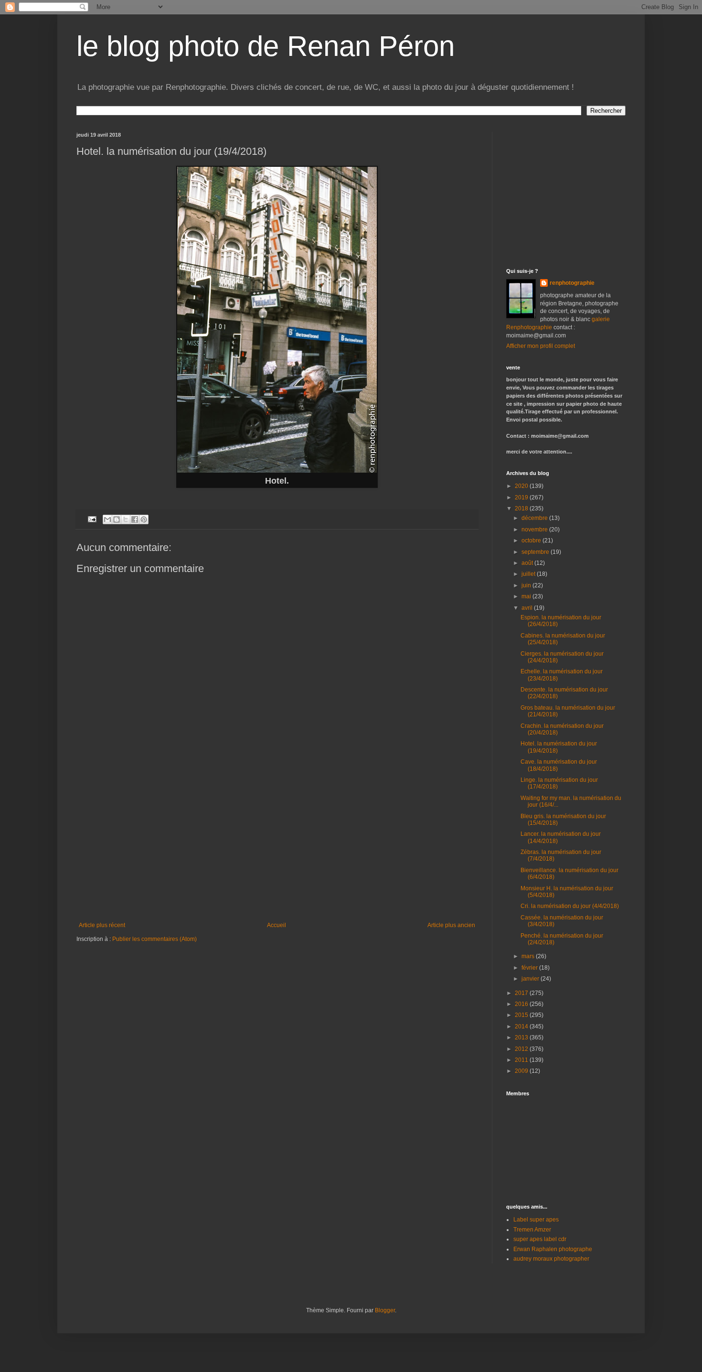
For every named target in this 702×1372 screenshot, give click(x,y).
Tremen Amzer (532, 1229)
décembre (535, 518)
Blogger (385, 1310)
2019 (522, 497)
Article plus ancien (451, 925)
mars (528, 956)
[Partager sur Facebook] (134, 519)
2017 (522, 993)
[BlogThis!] (116, 519)
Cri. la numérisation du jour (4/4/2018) (570, 906)
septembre (536, 552)
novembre (535, 529)
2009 (522, 1071)
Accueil (276, 925)
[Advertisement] (277, 850)
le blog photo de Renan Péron (265, 46)
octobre (531, 540)
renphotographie (572, 283)
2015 (522, 1015)
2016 (522, 1004)
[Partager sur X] (125, 519)
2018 (522, 508)
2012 (522, 1049)
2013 (522, 1037)
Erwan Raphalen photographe (552, 1249)
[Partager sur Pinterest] (144, 519)
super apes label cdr (539, 1239)
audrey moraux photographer (551, 1258)
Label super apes (536, 1219)
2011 (522, 1060)
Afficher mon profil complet (540, 346)
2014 (522, 1026)
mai (526, 596)
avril (527, 608)
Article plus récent (102, 925)
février (530, 967)
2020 (522, 486)
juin (526, 585)
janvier (531, 978)
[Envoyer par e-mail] (107, 519)
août (527, 563)
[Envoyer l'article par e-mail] (91, 519)
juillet (529, 574)
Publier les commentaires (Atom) (154, 939)
